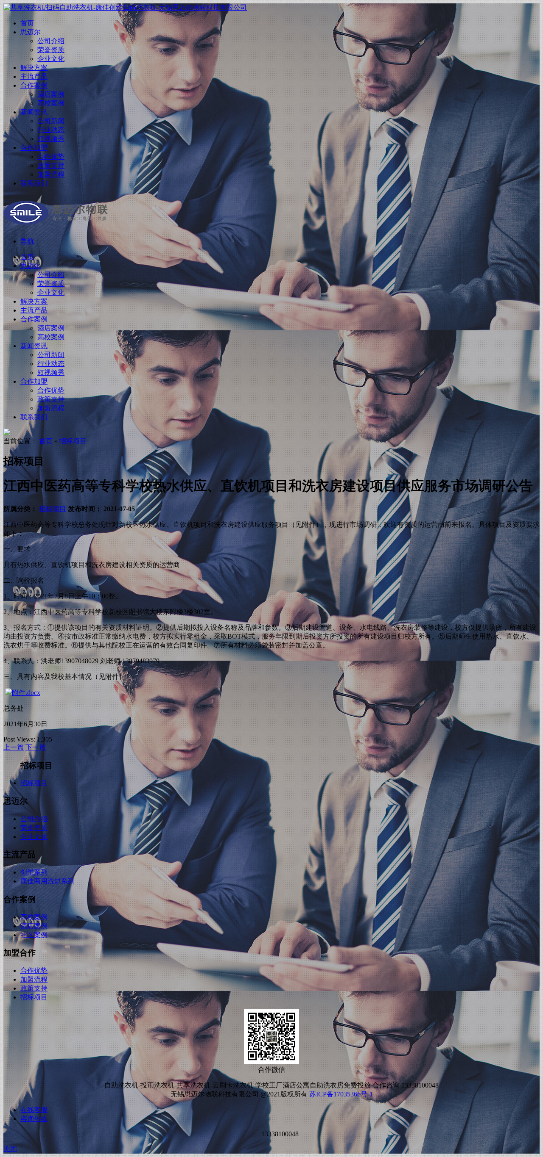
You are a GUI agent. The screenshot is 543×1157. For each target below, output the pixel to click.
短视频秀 (50, 138)
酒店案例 (50, 94)
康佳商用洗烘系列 (47, 881)
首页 (27, 23)
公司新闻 (50, 121)
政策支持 (50, 165)
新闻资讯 (34, 112)
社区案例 (34, 934)
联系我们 (34, 183)
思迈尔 (30, 32)
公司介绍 (50, 40)
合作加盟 (34, 147)
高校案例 (50, 103)
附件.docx (26, 692)
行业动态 (50, 129)
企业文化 (50, 58)
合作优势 (50, 156)
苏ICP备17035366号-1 (341, 1094)
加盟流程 (50, 174)
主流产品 (34, 76)
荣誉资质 (50, 49)
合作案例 (34, 85)
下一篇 (35, 747)
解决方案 (34, 67)
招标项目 (73, 441)
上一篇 (13, 747)
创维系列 (34, 872)
